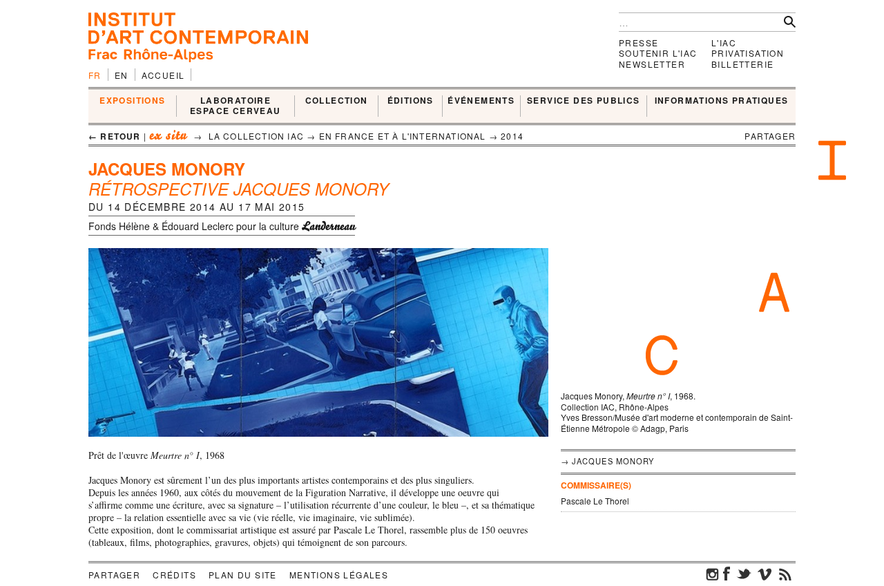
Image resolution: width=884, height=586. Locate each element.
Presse (638, 42)
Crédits (174, 574)
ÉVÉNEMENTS (481, 100)
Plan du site (243, 574)
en (121, 75)
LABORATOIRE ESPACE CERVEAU (235, 106)
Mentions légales (338, 574)
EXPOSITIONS (132, 100)
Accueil (163, 75)
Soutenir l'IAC (658, 53)
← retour (114, 136)
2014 (512, 136)
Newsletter (652, 64)
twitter (743, 573)
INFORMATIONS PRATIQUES (722, 100)
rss (785, 573)
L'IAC (723, 42)
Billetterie (742, 64)
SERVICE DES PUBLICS (583, 100)
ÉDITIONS (410, 100)
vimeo (764, 573)
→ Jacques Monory (608, 460)
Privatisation (747, 53)
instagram (713, 573)
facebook (726, 573)
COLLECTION (336, 100)
